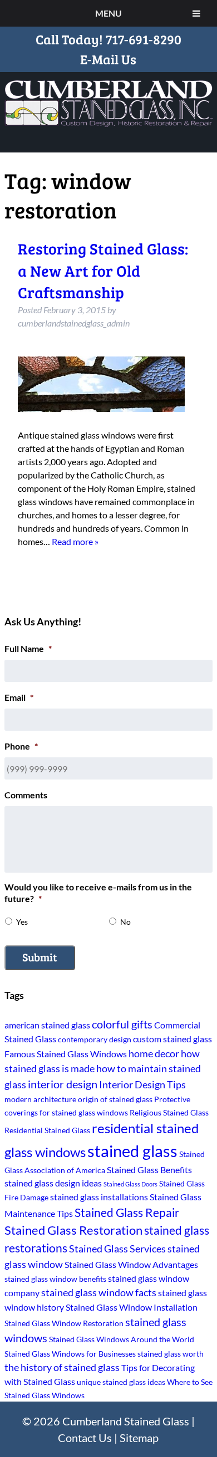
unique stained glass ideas (121, 1382)
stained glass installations (99, 1196)
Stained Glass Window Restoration (64, 1323)
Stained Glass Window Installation (132, 1307)
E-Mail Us (108, 59)
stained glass (132, 1150)
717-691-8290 (143, 39)
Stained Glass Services (117, 1248)
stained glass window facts (98, 1292)
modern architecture (40, 1099)
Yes (22, 921)
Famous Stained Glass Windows (65, 1053)
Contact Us (85, 1437)
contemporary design (94, 1039)
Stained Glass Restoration (73, 1229)
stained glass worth (170, 1353)
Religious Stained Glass (169, 1112)
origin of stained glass (115, 1099)
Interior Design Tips (142, 1084)
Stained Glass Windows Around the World (121, 1339)
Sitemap (139, 1437)
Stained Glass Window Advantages (131, 1264)
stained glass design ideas (53, 1183)
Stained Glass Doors (130, 1184)
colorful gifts (122, 1024)
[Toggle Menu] (196, 13)
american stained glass (47, 1025)
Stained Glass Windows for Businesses (70, 1353)
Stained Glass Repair (127, 1212)
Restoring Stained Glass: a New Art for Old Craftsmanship (103, 270)
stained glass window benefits (55, 1278)
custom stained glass (172, 1038)
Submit (39, 957)
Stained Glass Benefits (149, 1169)
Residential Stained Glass (47, 1130)
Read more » (75, 541)
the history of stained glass (62, 1367)
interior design (62, 1084)
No (125, 921)
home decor (154, 1053)
